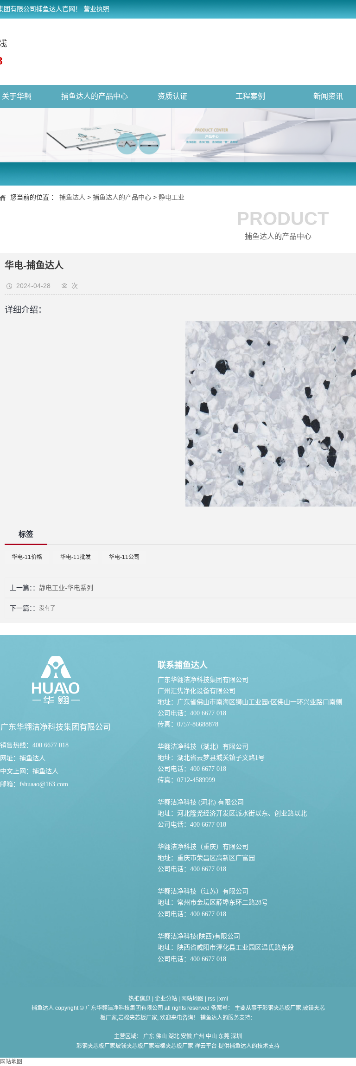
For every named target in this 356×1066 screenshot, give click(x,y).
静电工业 (171, 197)
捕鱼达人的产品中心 (94, 96)
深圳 (236, 1036)
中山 (211, 1036)
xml (223, 998)
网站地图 (192, 998)
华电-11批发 (75, 557)
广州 (198, 1036)
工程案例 (250, 96)
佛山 (161, 1036)
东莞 (223, 1036)
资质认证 (172, 96)
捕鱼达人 (72, 197)
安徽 (186, 1036)
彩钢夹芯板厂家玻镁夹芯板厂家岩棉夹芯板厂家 (134, 1046)
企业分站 (166, 998)
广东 (148, 1036)
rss (211, 998)
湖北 (173, 1036)
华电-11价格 (27, 557)
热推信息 (139, 998)
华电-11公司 (124, 557)
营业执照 (96, 9)
